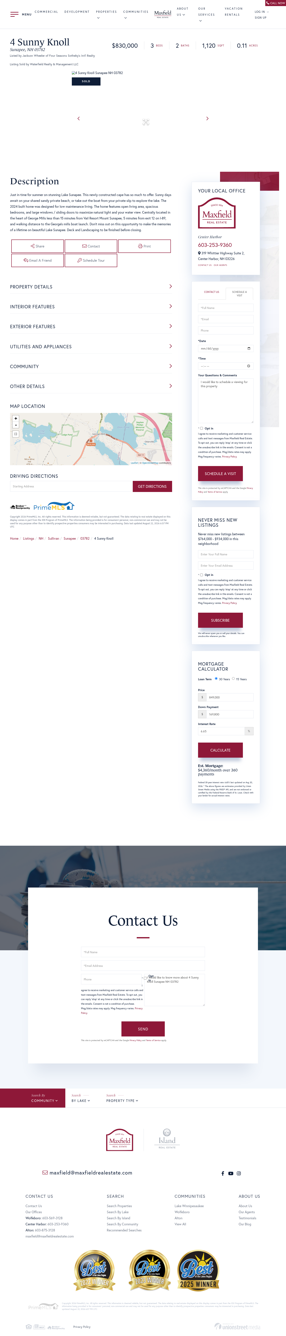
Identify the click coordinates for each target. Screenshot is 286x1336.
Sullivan (53, 538)
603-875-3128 (45, 1230)
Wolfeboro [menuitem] (182, 1212)
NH (41, 538)
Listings (28, 538)
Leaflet (134, 462)
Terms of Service (215, 492)
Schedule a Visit (239, 293)
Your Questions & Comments (217, 375)
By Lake (79, 1100)
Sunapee (70, 538)
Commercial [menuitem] (46, 12)
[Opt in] (143, 978)
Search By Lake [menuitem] (118, 1212)
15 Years (241, 679)
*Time (202, 358)
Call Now (277, 3)
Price (201, 690)
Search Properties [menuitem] (119, 1206)
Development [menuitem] (77, 12)
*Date (202, 341)
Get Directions (152, 486)
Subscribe (220, 620)
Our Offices (34, 1212)
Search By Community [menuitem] (122, 1224)
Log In (260, 12)
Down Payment (208, 707)
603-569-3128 (52, 1218)
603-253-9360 (215, 244)
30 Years (224, 679)
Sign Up (261, 17)
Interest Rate (206, 724)
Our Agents (220, 265)
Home (14, 538)
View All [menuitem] (180, 1224)
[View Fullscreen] (16, 434)
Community (42, 1100)
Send (143, 1028)
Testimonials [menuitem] (247, 1218)
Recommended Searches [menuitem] (124, 1230)
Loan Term (205, 679)
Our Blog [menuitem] (245, 1224)
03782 (85, 538)
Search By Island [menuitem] (118, 1218)
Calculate (220, 750)
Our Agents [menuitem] (247, 1212)
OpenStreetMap (150, 462)
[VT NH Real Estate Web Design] (237, 1326)
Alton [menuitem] (178, 1218)
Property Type (120, 1100)
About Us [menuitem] (245, 1206)
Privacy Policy (229, 456)
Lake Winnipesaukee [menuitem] (189, 1206)
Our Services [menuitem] (206, 12)
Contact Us (205, 265)
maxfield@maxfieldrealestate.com (90, 1172)
